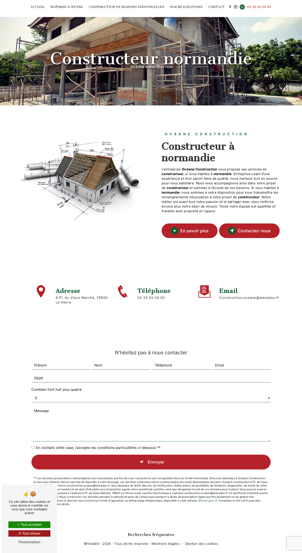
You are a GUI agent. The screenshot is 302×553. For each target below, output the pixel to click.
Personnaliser (29, 542)
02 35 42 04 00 (259, 7)
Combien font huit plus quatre (56, 389)
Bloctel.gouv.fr (208, 500)
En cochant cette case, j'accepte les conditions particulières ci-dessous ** (98, 447)
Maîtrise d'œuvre (66, 7)
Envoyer (156, 462)
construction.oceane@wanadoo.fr (249, 298)
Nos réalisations (186, 7)
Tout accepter (31, 524)
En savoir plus (194, 230)
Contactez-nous (254, 230)
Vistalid (93, 544)
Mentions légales (166, 544)
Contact (216, 7)
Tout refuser (30, 533)
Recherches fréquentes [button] (151, 534)
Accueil (37, 7)
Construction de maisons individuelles (126, 7)
